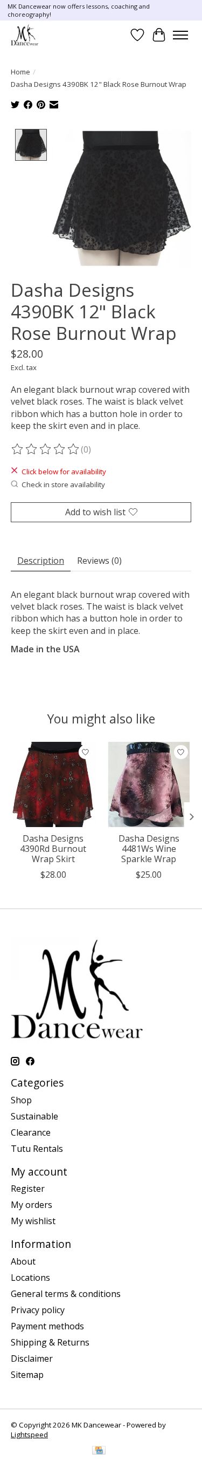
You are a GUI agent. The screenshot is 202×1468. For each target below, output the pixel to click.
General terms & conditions (66, 1294)
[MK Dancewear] (24, 35)
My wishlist (33, 1221)
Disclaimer (32, 1358)
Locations (30, 1277)
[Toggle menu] (180, 35)
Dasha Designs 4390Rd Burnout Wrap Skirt (53, 848)
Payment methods (47, 1326)
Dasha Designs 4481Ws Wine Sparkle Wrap (149, 848)
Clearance (31, 1132)
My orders (31, 1205)
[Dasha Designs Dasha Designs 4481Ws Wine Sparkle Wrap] (149, 784)
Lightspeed (29, 1434)
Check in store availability (63, 484)
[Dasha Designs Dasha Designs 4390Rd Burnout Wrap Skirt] (53, 784)
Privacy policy (38, 1310)
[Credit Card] (99, 1451)
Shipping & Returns (50, 1342)
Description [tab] (40, 560)
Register (28, 1188)
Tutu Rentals (37, 1149)
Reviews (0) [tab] (99, 560)
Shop (21, 1100)
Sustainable (34, 1116)
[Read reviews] (46, 449)
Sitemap (27, 1375)
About (23, 1261)
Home (20, 72)
